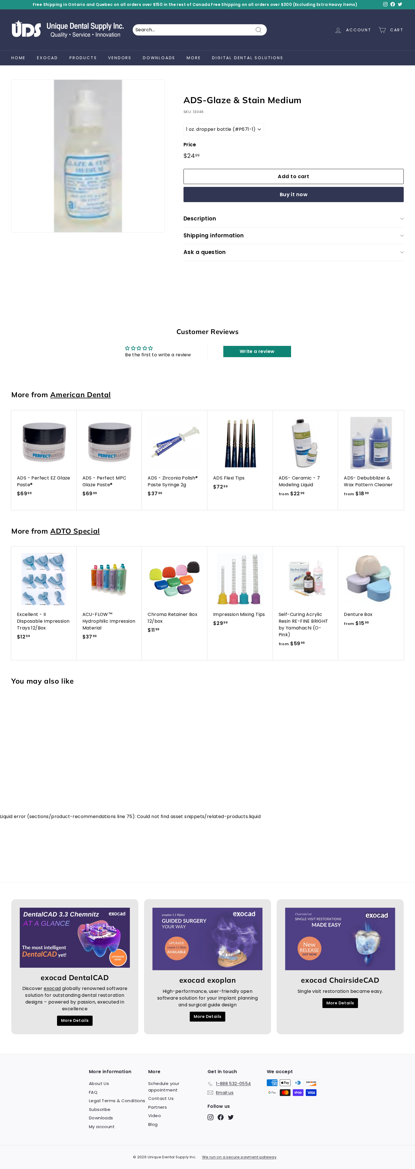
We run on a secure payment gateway (239, 1157)
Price (190, 144)
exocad (47, 58)
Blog (153, 1124)
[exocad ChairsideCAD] (340, 939)
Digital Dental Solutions (247, 58)
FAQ (93, 1092)
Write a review (257, 351)
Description (200, 218)
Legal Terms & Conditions (117, 1101)
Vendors (120, 58)
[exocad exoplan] (207, 939)
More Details (75, 1020)
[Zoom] (88, 156)
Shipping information (214, 235)
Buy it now (294, 194)
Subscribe (100, 1109)
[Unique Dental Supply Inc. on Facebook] (221, 1117)
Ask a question (205, 252)
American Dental (80, 394)
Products (83, 58)
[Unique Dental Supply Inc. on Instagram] (210, 1117)
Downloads (159, 58)
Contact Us (161, 1098)
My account (102, 1127)
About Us (99, 1083)
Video (154, 1116)
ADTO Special (75, 531)
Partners (157, 1107)
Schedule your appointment (163, 1086)
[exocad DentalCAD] (75, 938)
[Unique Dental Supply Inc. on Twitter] (231, 1117)
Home (18, 58)
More (194, 58)
